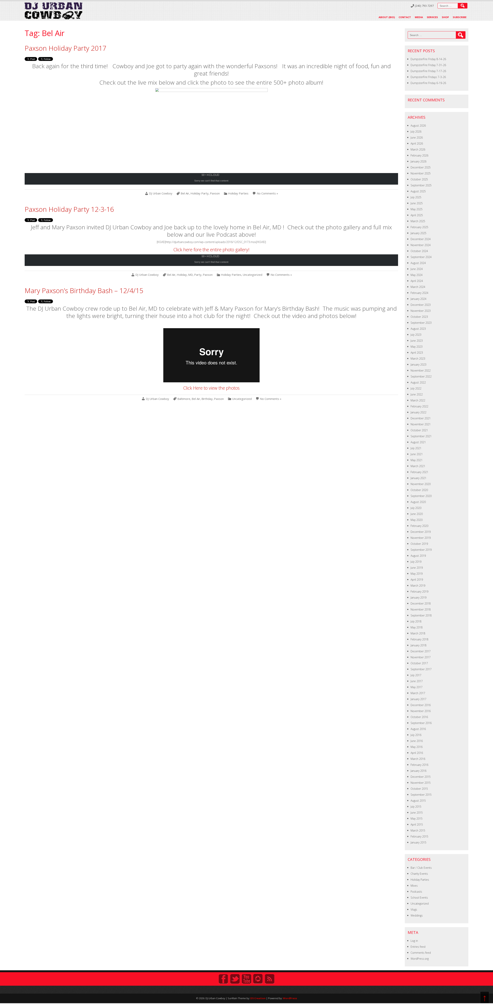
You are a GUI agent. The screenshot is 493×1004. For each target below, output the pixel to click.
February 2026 (419, 155)
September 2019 (421, 550)
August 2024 (418, 263)
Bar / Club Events (421, 867)
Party (197, 274)
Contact (405, 17)
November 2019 (421, 538)
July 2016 (416, 735)
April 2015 (417, 824)
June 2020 (417, 514)
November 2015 (421, 783)
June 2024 (417, 269)
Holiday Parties (238, 193)
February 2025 (419, 227)
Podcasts (416, 891)
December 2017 (421, 651)
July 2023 (416, 334)
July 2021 (416, 448)
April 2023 (417, 352)
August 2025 (418, 191)
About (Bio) (387, 17)
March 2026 (418, 149)
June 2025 (417, 203)
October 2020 (419, 490)
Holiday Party (199, 193)
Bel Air (185, 193)
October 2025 (419, 179)
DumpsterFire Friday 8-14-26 (428, 59)
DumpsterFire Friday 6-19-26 (428, 83)
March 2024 (418, 287)
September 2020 (421, 496)
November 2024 (421, 245)
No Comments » (267, 193)
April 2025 (417, 215)
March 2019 (418, 585)
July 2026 (416, 131)
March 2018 (418, 633)
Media (419, 17)
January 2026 (418, 161)
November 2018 (421, 609)
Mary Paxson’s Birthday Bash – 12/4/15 (84, 290)
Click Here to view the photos (211, 388)
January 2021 (418, 478)
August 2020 (418, 502)
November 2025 (421, 173)
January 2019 (418, 597)
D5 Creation (258, 998)
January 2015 (418, 842)
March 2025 (418, 221)
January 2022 (418, 412)
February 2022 (419, 406)
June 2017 (417, 681)
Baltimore (183, 398)
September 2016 (421, 723)
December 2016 (421, 705)
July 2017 (416, 675)
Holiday (182, 274)
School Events (419, 897)
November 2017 (421, 657)
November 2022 (421, 370)
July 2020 (416, 508)
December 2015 (421, 777)
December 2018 (421, 603)
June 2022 (417, 394)
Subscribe (459, 17)
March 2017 (418, 693)
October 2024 (419, 251)
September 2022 (421, 376)
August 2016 (418, 729)
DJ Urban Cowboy (160, 193)
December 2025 (421, 167)
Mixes (414, 885)
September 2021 (421, 436)
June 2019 (417, 567)
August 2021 (418, 442)
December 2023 (421, 305)
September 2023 (421, 323)
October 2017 (419, 663)
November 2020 (421, 484)
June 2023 (417, 340)
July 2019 (416, 561)
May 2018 (417, 627)
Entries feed (418, 947)
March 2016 (418, 759)
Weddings (417, 915)
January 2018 (418, 645)
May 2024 (417, 275)
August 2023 (418, 328)
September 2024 (421, 257)
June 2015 (417, 812)
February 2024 (419, 293)
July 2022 (416, 388)
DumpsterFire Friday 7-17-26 (428, 71)
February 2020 (419, 526)
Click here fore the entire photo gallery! (211, 249)
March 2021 (418, 466)
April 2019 (417, 579)
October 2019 (419, 544)
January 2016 (418, 771)
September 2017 (421, 669)
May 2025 (417, 209)
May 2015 (417, 818)
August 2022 (418, 382)
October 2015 (419, 788)
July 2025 (416, 197)
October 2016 (419, 717)
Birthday (207, 398)
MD (190, 274)
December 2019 (421, 532)
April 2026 (417, 143)
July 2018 (416, 621)
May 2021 (417, 460)
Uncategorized (252, 274)
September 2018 (421, 615)
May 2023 (417, 346)
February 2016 (419, 765)
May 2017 (417, 687)
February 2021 (419, 472)
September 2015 (421, 794)
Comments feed (421, 952)
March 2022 (418, 400)
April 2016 (417, 753)
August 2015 (418, 800)
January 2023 (418, 364)
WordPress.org (420, 958)
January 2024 (418, 299)
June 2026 (417, 137)
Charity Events (419, 873)
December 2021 (421, 418)
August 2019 (418, 555)
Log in (414, 941)
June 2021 (417, 454)
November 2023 (421, 311)
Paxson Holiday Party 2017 (65, 48)
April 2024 (417, 281)
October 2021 (419, 430)
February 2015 (419, 836)
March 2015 (418, 830)
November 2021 (421, 424)
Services (432, 17)
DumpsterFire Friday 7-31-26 (428, 65)
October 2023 (419, 317)
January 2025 (418, 233)
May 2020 (417, 520)
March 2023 (418, 358)
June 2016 (417, 741)
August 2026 (418, 125)
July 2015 (416, 806)
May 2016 (417, 747)
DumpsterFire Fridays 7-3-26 (428, 77)
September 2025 (421, 185)
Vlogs (414, 909)
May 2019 (417, 573)
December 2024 (421, 239)
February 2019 (419, 591)
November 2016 (421, 711)
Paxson (215, 193)
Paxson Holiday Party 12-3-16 (69, 209)
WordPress (290, 998)
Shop (445, 17)
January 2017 (418, 699)
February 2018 (419, 639)
